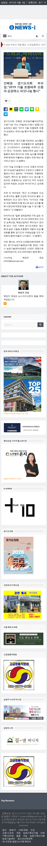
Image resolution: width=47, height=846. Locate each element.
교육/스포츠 (8, 833)
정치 (4, 830)
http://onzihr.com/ (13, 478)
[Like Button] (6, 101)
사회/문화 (23, 830)
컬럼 (18, 835)
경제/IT (12, 830)
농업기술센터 (8, 838)
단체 (42, 833)
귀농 (25, 835)
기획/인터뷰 (8, 835)
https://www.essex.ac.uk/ (16, 413)
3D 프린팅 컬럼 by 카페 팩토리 (16, 841)
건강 (32, 830)
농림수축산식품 (30, 833)
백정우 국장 (23, 292)
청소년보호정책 (25, 838)
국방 (18, 833)
